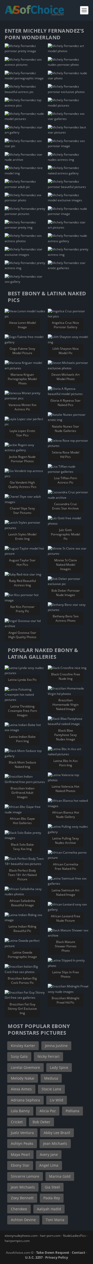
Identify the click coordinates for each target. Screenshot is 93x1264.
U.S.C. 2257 (34, 1257)
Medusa (51, 1078)
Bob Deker (41, 1121)
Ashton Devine (23, 1219)
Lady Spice (59, 1067)
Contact (78, 1252)
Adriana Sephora (25, 1100)
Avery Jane (49, 1154)
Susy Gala (19, 1056)
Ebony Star (20, 1165)
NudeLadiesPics (74, 1235)
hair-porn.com (50, 1235)
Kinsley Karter (23, 1045)
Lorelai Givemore (25, 1067)
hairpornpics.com (17, 1241)
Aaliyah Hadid (49, 1208)
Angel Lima (48, 1165)
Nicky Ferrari (48, 1056)
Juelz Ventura (22, 1132)
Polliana (72, 1110)
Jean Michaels (55, 1143)
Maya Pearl (20, 1154)
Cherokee (19, 1208)
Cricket (17, 1121)
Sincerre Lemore (25, 1176)
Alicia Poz (48, 1110)
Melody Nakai (22, 1078)
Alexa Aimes (21, 1089)
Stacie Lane (51, 1089)
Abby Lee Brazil (57, 1132)
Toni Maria (55, 1219)
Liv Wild (56, 1100)
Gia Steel (52, 1187)
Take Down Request (52, 1252)
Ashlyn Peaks (22, 1143)
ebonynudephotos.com (21, 1235)
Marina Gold (60, 1176)
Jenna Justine (56, 1045)
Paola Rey (51, 1197)
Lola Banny (20, 1110)
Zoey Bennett (22, 1197)
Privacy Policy (56, 1257)
